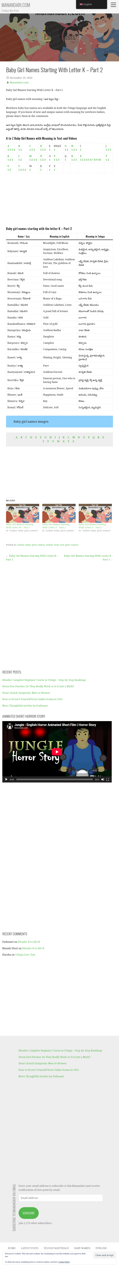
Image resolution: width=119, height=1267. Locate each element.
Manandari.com (16, 4)
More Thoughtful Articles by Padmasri (25, 705)
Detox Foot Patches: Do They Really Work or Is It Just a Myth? (38, 686)
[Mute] (102, 779)
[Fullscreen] (107, 779)
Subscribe (29, 1213)
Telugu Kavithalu (56, 1248)
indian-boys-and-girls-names (62, 545)
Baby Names (82, 1248)
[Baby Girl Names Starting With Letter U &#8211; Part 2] (58, 513)
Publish (101, 1248)
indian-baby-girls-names (31, 545)
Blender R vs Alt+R (29, 941)
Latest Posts (29, 1248)
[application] (57, 751)
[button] (114, 5)
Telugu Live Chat (25, 954)
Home (12, 1248)
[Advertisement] (59, 199)
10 (99, 159)
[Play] (6, 779)
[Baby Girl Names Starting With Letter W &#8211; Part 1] (22, 513)
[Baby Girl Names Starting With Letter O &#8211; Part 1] (95, 513)
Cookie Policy (64, 1262)
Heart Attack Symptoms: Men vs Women (26, 692)
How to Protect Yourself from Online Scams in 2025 (32, 699)
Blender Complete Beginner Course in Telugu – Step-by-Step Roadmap (44, 680)
